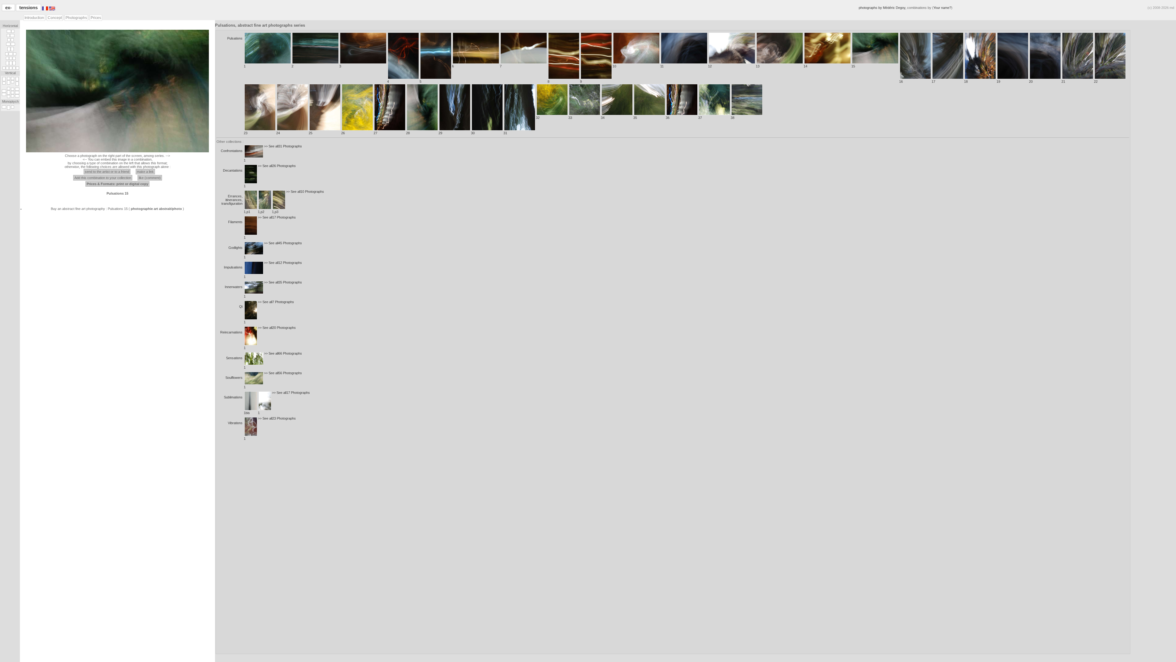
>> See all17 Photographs (277, 217)
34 (603, 118)
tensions (28, 7)
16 (901, 81)
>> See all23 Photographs (277, 418)
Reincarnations (231, 332)
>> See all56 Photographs (283, 373)
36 (667, 118)
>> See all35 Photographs (283, 282)
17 (933, 81)
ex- (8, 7)
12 (710, 66)
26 (343, 133)
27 (375, 133)
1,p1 (247, 212)
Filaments (235, 222)
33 (570, 118)
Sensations (234, 358)
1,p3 (275, 212)
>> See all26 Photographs (277, 166)
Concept (55, 18)
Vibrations (235, 423)
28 (408, 133)
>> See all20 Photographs (277, 327)
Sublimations (233, 397)
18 (966, 81)
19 (998, 81)
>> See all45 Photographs (283, 243)
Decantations (233, 170)
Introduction (34, 18)
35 (635, 118)
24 (278, 133)
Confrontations (232, 151)
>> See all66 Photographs (283, 353)
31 (505, 133)
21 (1063, 81)
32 (538, 118)
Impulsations (233, 267)
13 (758, 66)
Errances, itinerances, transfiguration (232, 199)
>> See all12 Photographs (283, 262)
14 (805, 66)
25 (310, 133)
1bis (247, 413)
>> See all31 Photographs (283, 146)
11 (662, 66)
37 (700, 118)
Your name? (942, 8)
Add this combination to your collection (102, 178)
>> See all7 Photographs (276, 302)
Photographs (76, 18)
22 (1096, 81)
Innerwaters (234, 287)
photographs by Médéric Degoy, (883, 8)
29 (440, 133)
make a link (145, 171)
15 (853, 66)
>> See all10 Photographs (305, 191)
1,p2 (261, 212)
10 (614, 66)
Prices (96, 18)
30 (473, 133)
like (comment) (150, 178)
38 (732, 118)
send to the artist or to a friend (107, 171)
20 (1031, 81)
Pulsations (235, 38)
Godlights (235, 247)
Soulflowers (234, 377)
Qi (241, 306)
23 (245, 133)
